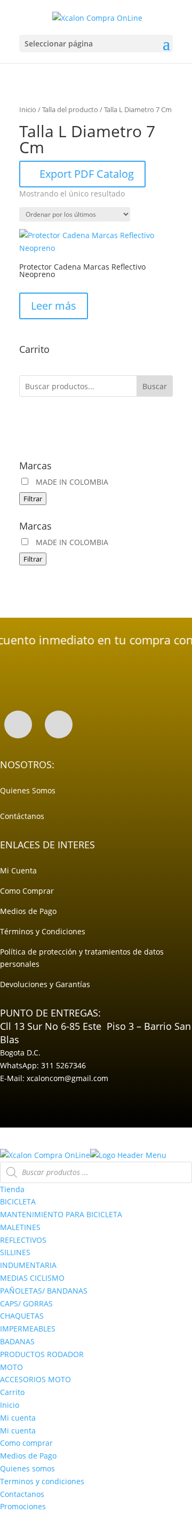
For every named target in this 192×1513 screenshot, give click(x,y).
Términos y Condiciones (42, 931)
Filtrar (32, 498)
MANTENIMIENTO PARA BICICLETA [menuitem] (61, 1214)
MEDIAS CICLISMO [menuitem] (32, 1278)
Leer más (53, 305)
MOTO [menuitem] (11, 1367)
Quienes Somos (27, 790)
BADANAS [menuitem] (17, 1341)
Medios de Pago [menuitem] (28, 1456)
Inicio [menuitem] (9, 1405)
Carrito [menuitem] (12, 1392)
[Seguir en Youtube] (59, 724)
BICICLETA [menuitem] (18, 1201)
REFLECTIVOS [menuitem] (23, 1240)
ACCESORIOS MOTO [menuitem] (35, 1379)
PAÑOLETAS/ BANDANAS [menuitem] (43, 1291)
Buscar (154, 386)
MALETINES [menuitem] (20, 1227)
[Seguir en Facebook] (18, 724)
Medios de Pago (28, 911)
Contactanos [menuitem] (22, 1494)
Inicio (27, 109)
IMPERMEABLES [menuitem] (27, 1328)
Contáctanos (22, 816)
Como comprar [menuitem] (26, 1443)
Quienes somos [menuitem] (27, 1468)
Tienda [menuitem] (12, 1189)
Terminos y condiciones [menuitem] (42, 1481)
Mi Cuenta (18, 870)
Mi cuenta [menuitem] (18, 1418)
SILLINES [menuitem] (15, 1252)
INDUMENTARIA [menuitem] (28, 1265)
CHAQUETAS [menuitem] (22, 1316)
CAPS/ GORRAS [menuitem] (26, 1303)
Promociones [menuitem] (23, 1506)
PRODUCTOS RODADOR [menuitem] (42, 1354)
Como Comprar (27, 891)
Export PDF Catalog (86, 174)
